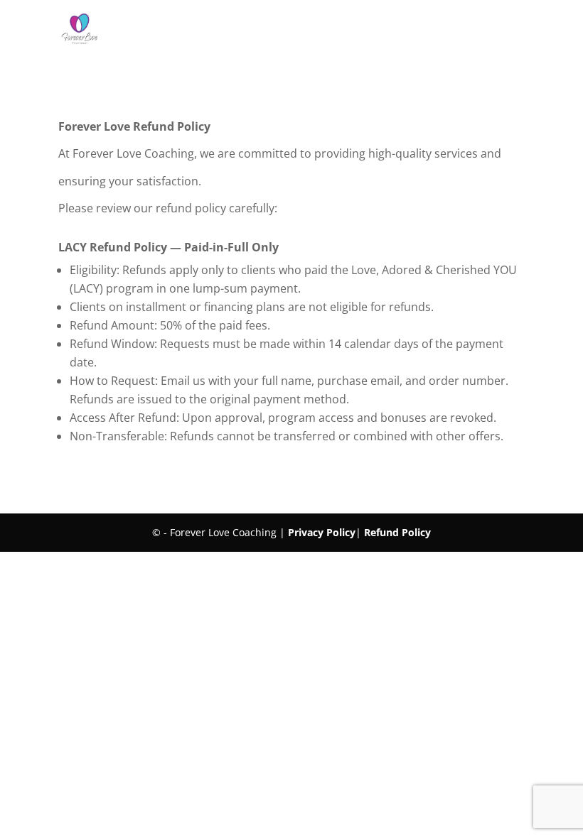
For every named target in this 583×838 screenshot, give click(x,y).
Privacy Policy (321, 532)
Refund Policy (397, 532)
